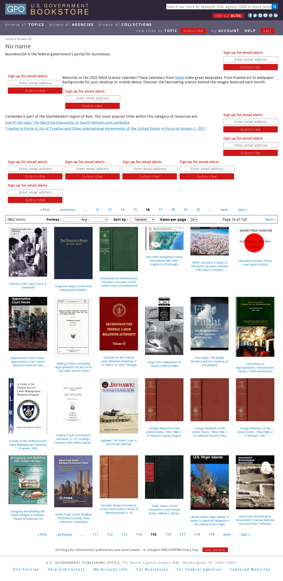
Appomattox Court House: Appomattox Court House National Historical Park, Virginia (28, 361)
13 (110, 209)
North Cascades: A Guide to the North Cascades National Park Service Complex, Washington (209, 266)
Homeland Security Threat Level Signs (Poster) (255, 262)
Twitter (255, 15)
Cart (268, 30)
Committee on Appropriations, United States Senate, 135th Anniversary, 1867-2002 (255, 367)
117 (182, 534)
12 (97, 209)
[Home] (48, 13)
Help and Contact (66, 569)
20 (198, 209)
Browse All (24, 24)
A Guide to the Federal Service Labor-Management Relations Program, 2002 (28, 444)
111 (95, 534)
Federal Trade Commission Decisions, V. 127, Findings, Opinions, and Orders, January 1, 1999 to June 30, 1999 (73, 438)
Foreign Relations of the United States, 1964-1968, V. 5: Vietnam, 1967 (255, 431)
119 (211, 534)
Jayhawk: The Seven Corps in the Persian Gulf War (119, 442)
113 (124, 534)
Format (53, 219)
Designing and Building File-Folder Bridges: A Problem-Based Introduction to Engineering (28, 514)
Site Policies (26, 569)
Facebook (250, 15)
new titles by (169, 30)
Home (9, 39)
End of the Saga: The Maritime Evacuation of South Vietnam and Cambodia (67, 122)
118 (197, 534)
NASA (180, 77)
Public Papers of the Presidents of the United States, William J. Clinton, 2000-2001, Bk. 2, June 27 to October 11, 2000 (164, 509)
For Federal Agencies (199, 569)
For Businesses (152, 569)
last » (242, 209)
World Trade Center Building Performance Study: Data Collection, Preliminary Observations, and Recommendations (73, 518)
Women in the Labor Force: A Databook (27, 285)
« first (45, 209)
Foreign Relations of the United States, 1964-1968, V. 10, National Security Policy (210, 431)
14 (122, 209)
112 (110, 534)
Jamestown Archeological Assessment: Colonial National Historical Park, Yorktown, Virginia (255, 519)
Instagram (260, 15)
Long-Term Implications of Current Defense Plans (164, 364)
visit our (228, 15)
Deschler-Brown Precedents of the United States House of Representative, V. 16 (119, 509)
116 (168, 534)
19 (185, 209)
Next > (270, 219)
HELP (250, 30)
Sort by (120, 219)
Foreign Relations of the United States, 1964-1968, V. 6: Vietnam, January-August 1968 (164, 431)
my (225, 30)
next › (224, 209)
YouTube (265, 15)
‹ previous (67, 209)
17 (160, 209)
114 (139, 534)
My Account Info (110, 569)
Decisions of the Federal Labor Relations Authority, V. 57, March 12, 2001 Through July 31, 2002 (119, 361)
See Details (215, 550)
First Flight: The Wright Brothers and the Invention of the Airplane (210, 361)
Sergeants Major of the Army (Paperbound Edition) (73, 288)
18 (173, 209)
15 (135, 209)
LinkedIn (275, 15)
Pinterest (270, 15)
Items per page (173, 219)
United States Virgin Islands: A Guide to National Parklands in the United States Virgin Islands (209, 520)
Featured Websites (250, 569)
